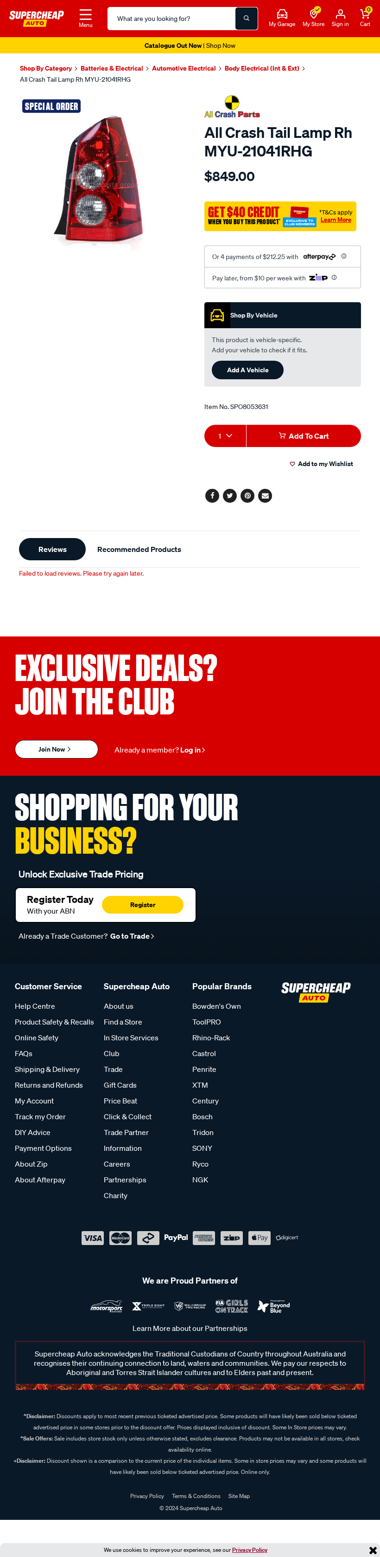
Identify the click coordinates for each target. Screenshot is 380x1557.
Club (112, 1053)
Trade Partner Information (126, 1140)
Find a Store (123, 1021)
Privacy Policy (249, 1550)
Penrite (204, 1069)
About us (118, 1006)
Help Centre (35, 1006)
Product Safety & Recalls (54, 1021)
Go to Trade (129, 936)
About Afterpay (40, 1179)
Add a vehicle (248, 369)
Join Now (52, 749)
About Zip (31, 1163)
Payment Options (43, 1148)
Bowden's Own (216, 1006)
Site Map (239, 1496)
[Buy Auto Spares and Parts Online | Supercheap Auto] (36, 17)
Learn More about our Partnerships (190, 1328)
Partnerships (125, 1179)
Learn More (336, 219)
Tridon (203, 1132)
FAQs (23, 1053)
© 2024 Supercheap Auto (190, 1508)
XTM (200, 1085)
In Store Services (131, 1037)
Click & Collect (128, 1116)
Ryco (200, 1163)
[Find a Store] (313, 14)
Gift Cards (120, 1085)
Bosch (202, 1116)
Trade (113, 1069)
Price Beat (120, 1100)
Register (142, 904)
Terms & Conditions (196, 1496)
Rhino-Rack (211, 1037)
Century (205, 1100)
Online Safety (36, 1037)
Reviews (52, 549)
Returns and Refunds (49, 1085)
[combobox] (225, 436)
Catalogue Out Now (190, 45)
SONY (202, 1148)
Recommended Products (139, 549)
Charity (115, 1195)
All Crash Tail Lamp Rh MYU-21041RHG (75, 79)
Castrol (204, 1053)
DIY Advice (33, 1132)
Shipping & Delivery (47, 1069)
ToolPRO (206, 1021)
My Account (34, 1100)
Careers (117, 1163)
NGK (200, 1179)
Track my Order (40, 1116)
